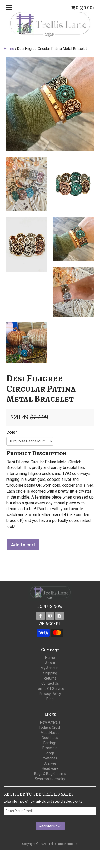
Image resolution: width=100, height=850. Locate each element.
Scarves (50, 763)
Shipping (50, 673)
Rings (50, 753)
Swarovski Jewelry (50, 779)
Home (9, 49)
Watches (50, 758)
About (50, 663)
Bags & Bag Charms (50, 774)
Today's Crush (50, 727)
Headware (50, 768)
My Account (50, 668)
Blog (50, 699)
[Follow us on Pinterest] (50, 616)
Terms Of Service (50, 688)
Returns (50, 678)
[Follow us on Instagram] (59, 616)
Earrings (50, 743)
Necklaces (50, 738)
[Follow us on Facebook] (40, 616)
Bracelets (50, 748)
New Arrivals (50, 722)
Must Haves (50, 732)
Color (11, 432)
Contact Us (50, 683)
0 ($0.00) (84, 7)
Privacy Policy (50, 694)
